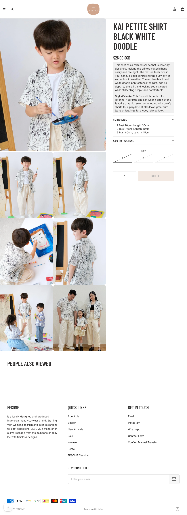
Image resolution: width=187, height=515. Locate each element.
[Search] (12, 9)
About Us (73, 416)
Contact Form (136, 435)
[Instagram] (177, 509)
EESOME (20, 509)
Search (72, 422)
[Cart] (183, 9)
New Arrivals (75, 429)
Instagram (134, 422)
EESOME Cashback (79, 455)
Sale (70, 435)
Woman (72, 442)
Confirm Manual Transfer (142, 442)
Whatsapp (134, 429)
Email (131, 416)
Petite (71, 448)
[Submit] (174, 479)
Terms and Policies (93, 509)
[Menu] (4, 9)
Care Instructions (123, 140)
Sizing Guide (120, 119)
